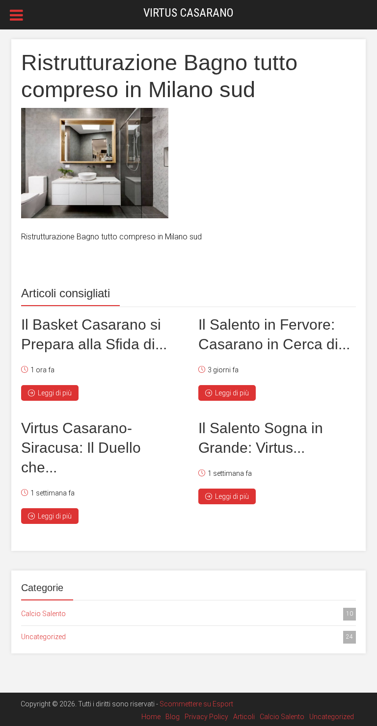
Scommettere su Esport (196, 704)
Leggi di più (55, 393)
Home (151, 717)
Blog (172, 717)
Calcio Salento (187, 614)
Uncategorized (187, 637)
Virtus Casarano (188, 13)
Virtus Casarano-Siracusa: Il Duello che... (81, 447)
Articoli (244, 717)
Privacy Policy (206, 717)
